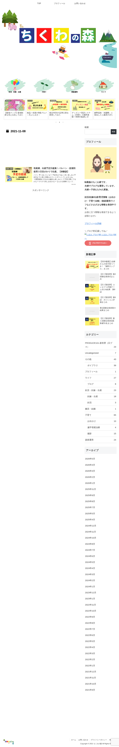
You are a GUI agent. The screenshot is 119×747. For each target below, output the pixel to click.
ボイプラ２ (101, 365)
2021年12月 (90, 672)
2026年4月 (90, 465)
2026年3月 (90, 471)
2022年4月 (90, 647)
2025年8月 (90, 501)
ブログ (101, 384)
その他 (100, 359)
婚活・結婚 (100, 409)
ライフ (100, 378)
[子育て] (45, 86)
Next (117, 109)
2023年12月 (90, 592)
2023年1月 (90, 598)
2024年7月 (90, 550)
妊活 (101, 402)
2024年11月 (90, 532)
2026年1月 (90, 483)
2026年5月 (90, 459)
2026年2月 (90, 477)
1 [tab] (56, 122)
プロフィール (100, 371)
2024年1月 (90, 586)
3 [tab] (63, 122)
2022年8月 (90, 623)
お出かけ (101, 421)
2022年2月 (90, 659)
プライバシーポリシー (99, 740)
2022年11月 (90, 605)
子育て (100, 415)
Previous (2, 109)
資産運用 (100, 440)
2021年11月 (90, 678)
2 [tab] (59, 122)
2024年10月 (90, 538)
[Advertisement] (40, 149)
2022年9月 (90, 617)
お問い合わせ (83, 740)
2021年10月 (90, 684)
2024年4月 (90, 568)
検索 (87, 127)
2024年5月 (90, 562)
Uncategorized (100, 353)
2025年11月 (90, 489)
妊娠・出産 (101, 396)
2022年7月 (90, 629)
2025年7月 (90, 507)
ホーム (73, 740)
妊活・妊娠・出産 (100, 390)
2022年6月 (90, 635)
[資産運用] (74, 86)
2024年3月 (90, 574)
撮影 (101, 433)
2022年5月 (90, 641)
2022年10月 (90, 611)
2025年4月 (90, 519)
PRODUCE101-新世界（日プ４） (100, 345)
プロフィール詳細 (93, 223)
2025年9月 (90, 495)
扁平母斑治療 (101, 427)
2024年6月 (90, 556)
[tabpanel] (15, 109)
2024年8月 (90, 544)
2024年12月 (90, 526)
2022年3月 (90, 653)
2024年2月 (90, 580)
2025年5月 (90, 513)
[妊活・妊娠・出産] (15, 86)
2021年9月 (90, 690)
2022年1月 (90, 665)
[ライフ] (104, 86)
